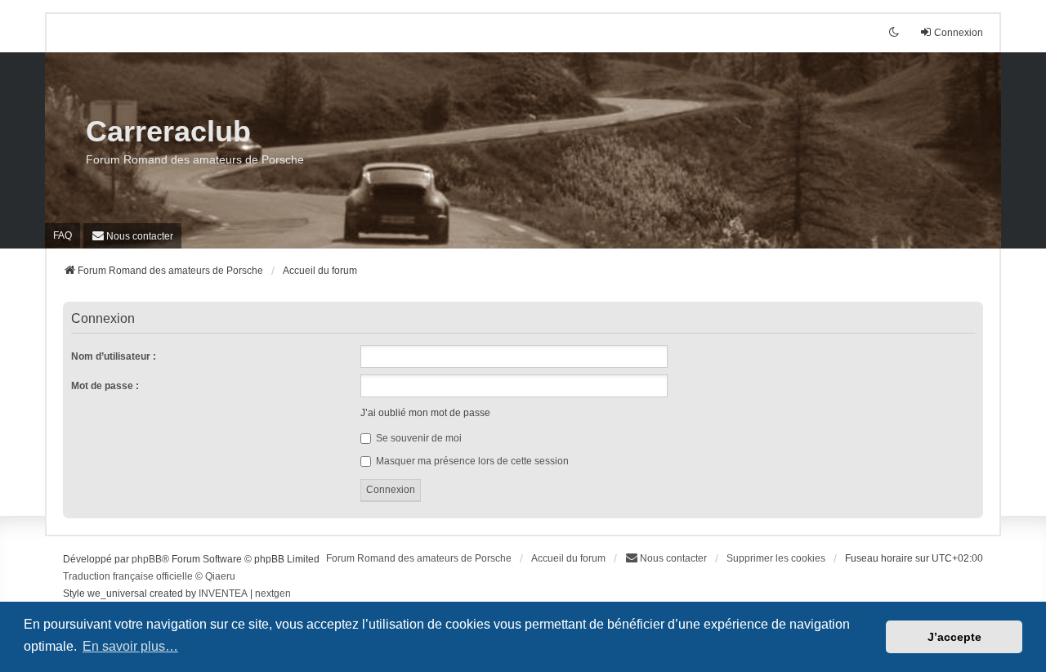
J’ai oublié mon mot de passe (425, 413)
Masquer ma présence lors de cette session (471, 461)
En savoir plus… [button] (130, 646)
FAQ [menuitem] (62, 235)
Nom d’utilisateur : (113, 356)
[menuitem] (132, 236)
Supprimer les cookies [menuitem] (775, 558)
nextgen (273, 593)
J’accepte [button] (954, 636)
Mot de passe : (105, 386)
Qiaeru (220, 576)
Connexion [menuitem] (958, 32)
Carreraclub (168, 131)
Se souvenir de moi (417, 438)
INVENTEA (223, 593)
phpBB (147, 559)
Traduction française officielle (128, 576)
